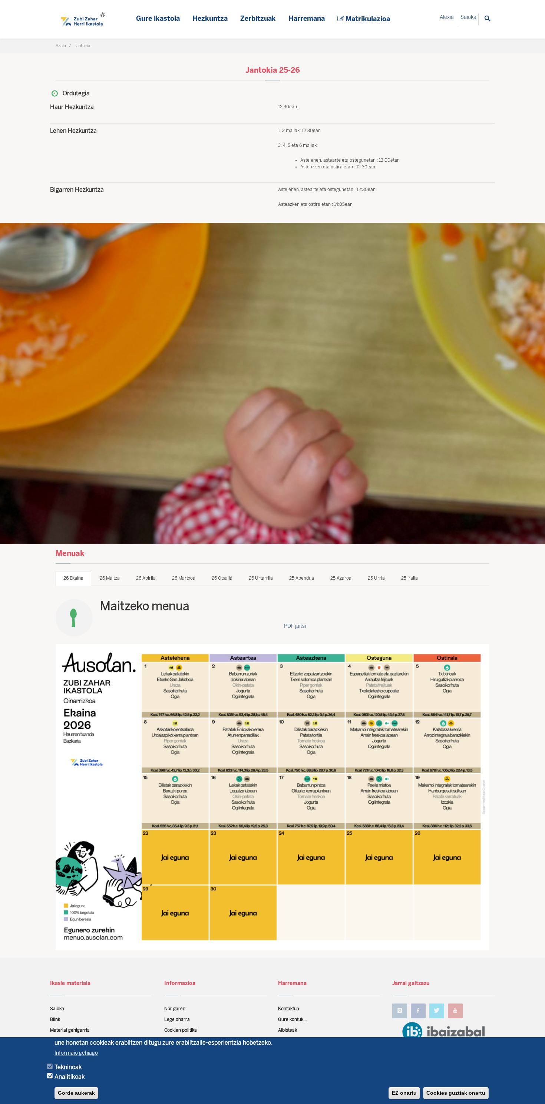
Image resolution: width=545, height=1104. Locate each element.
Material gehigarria (70, 1030)
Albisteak (287, 1030)
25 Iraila (409, 578)
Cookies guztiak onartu (455, 1093)
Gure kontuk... (292, 1020)
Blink (55, 1020)
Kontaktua (288, 1009)
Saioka (468, 17)
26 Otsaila (222, 578)
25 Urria (376, 578)
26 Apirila (146, 578)
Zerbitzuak (258, 19)
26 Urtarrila (261, 578)
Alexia (447, 17)
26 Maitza (110, 578)
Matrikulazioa (367, 19)
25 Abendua (301, 578)
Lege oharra (177, 1020)
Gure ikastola (158, 19)
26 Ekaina (73, 578)
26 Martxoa (183, 578)
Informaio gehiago (76, 1053)
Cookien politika (180, 1030)
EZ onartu (404, 1093)
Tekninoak (68, 1067)
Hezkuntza (210, 19)
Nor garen (174, 1009)
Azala (61, 46)
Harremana (306, 19)
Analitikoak (69, 1077)
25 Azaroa (340, 578)
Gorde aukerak (76, 1093)
